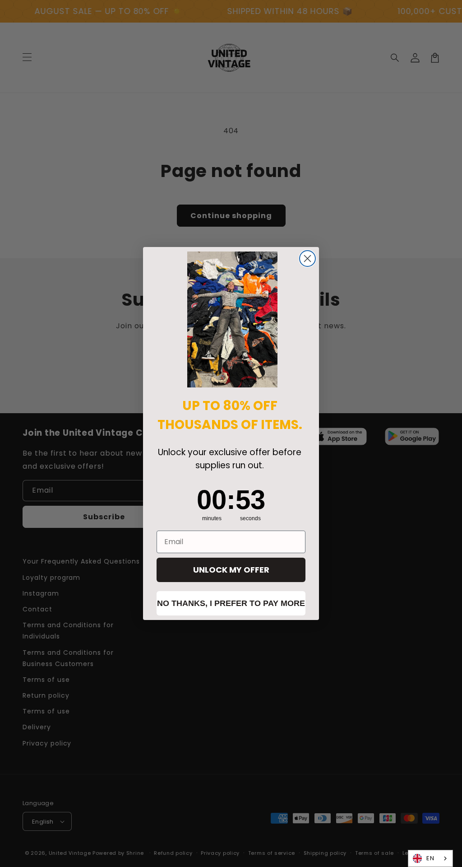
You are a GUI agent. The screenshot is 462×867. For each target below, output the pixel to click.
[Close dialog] (307, 258)
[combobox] (430, 858)
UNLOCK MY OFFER (231, 569)
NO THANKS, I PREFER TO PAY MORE (231, 603)
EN (430, 858)
